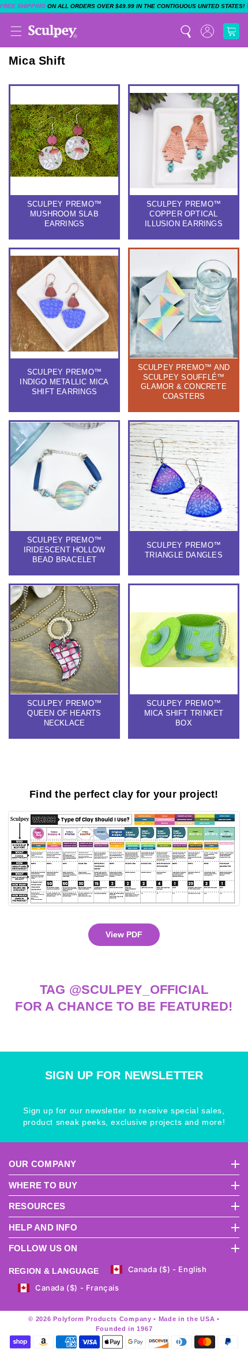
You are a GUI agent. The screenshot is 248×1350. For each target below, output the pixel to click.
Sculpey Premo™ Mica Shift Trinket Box (184, 713)
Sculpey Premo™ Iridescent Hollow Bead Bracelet (65, 550)
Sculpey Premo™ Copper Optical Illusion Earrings (184, 214)
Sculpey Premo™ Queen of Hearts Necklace (64, 713)
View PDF (124, 934)
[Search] (185, 31)
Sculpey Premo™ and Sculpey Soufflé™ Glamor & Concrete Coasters (184, 382)
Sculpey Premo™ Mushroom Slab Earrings (64, 214)
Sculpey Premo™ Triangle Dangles (183, 550)
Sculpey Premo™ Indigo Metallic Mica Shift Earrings (64, 382)
